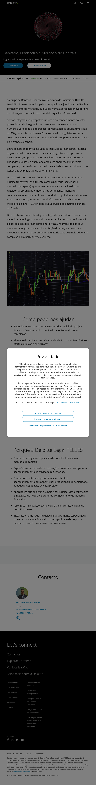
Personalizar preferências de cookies (48, 425)
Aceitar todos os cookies (48, 413)
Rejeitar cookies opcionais (48, 419)
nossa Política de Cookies (68, 402)
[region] (48, 392)
